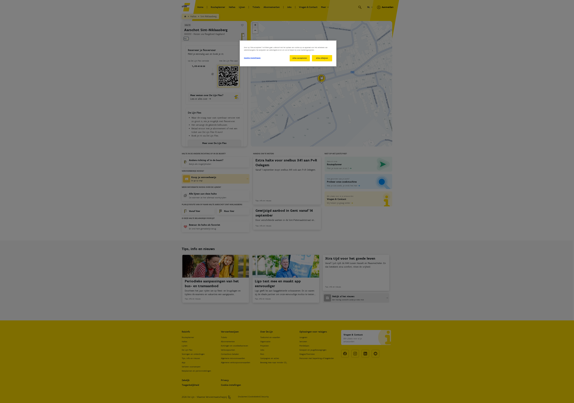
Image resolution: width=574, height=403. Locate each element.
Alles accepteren (300, 58)
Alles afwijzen (322, 58)
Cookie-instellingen (252, 58)
